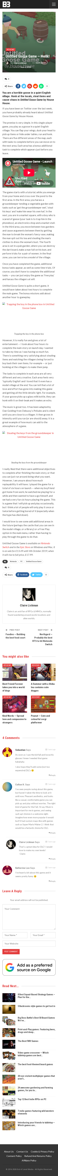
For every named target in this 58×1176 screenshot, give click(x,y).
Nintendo (13, 561)
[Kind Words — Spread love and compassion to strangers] (14, 704)
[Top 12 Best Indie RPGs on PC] (8, 1102)
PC (21, 561)
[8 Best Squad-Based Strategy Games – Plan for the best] (8, 997)
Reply (53, 775)
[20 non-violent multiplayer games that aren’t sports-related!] (8, 1079)
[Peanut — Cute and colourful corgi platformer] (43, 704)
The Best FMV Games (28, 1041)
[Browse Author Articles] (29, 594)
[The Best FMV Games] (8, 1044)
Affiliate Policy (29, 1160)
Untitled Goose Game (33, 561)
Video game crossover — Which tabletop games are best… (33, 1054)
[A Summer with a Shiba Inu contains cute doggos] (43, 672)
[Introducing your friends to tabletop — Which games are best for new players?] (8, 1125)
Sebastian (20, 750)
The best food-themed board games (35, 1064)
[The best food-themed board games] (8, 1067)
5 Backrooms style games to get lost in (36, 1006)
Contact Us (22, 1151)
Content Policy (14, 1156)
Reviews (10, 49)
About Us (9, 1151)
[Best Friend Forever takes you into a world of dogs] (14, 672)
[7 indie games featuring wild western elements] (8, 1114)
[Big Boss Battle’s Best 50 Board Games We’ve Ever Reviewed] (8, 1020)
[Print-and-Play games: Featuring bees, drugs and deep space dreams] (8, 1032)
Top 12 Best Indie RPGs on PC (32, 1099)
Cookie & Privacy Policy (42, 1151)
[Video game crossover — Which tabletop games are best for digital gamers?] (8, 1055)
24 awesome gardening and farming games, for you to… (35, 1089)
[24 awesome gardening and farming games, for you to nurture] (8, 1090)
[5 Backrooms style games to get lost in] (8, 1009)
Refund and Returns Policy (38, 1156)
